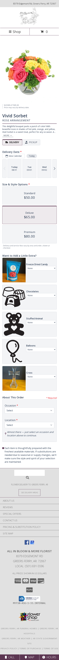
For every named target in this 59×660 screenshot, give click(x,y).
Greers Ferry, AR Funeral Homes (19, 628)
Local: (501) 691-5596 (29, 566)
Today (32, 156)
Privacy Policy (9, 648)
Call (11, 657)
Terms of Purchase (30, 648)
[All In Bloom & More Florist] (29, 24)
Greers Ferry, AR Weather (16, 638)
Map (30, 657)
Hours (50, 657)
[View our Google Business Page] (32, 543)
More (6, 135)
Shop (17, 31)
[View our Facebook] (27, 543)
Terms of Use (51, 648)
